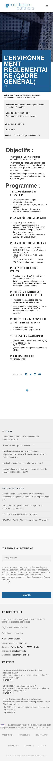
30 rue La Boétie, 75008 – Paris (25, 647)
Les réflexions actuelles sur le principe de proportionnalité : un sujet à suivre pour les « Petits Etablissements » (24, 454)
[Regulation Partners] (20, 5)
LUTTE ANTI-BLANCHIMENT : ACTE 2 (19, 514)
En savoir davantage (12, 639)
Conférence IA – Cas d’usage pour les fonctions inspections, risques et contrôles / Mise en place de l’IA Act (26, 497)
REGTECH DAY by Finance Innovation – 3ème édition (26, 520)
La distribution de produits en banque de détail (22, 463)
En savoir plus (8, 680)
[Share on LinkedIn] (35, 374)
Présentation (7, 735)
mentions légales (39, 755)
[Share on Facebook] (26, 374)
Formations (29, 745)
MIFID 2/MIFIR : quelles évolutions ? (18, 445)
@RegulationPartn (17, 651)
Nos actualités (41, 735)
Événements (13, 745)
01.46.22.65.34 (19, 643)
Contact (42, 745)
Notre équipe (24, 735)
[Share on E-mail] (39, 374)
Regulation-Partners (20, 655)
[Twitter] (30, 374)
